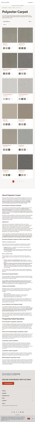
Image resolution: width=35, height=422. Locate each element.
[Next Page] (24, 181)
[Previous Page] (11, 181)
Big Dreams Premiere (7, 69)
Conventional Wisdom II (7, 94)
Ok (28, 418)
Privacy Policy (17, 414)
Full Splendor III (22, 170)
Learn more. (7, 420)
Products (4, 390)
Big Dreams (5, 43)
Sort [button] (29, 21)
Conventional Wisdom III (23, 94)
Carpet (14, 7)
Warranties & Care (5, 395)
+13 (11, 124)
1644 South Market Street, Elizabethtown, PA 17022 (9, 405)
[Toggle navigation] (33, 2)
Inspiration (4, 393)
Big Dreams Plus (22, 43)
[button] (6, 24)
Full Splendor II (6, 170)
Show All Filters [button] (6, 21)
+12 (27, 73)
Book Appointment (8, 383)
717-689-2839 (30, 2)
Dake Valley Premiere (7, 145)
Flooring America (4, 7)
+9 (11, 48)
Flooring (10, 7)
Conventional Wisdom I (23, 69)
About (3, 398)
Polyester (4, 24)
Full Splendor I (21, 145)
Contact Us (4, 400)
